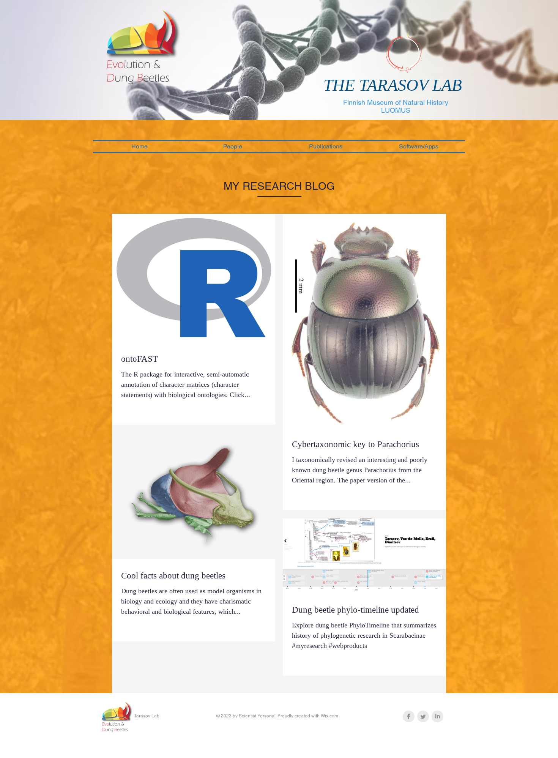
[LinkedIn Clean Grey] (437, 716)
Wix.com (329, 716)
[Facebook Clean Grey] (409, 716)
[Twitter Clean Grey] (423, 716)
